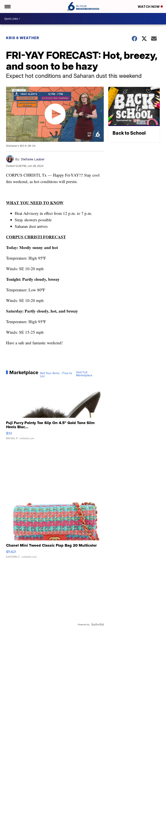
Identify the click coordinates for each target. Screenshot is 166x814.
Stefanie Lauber (33, 159)
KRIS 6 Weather (22, 38)
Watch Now (149, 7)
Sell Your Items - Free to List (56, 375)
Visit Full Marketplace (84, 374)
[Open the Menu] (7, 6)
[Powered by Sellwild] (97, 624)
